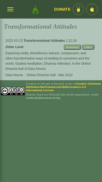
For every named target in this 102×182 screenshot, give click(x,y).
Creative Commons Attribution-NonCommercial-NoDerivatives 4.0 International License (63, 87)
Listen (88, 47)
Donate (62, 9)
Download (72, 47)
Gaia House (14, 75)
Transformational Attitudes (45, 41)
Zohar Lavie (14, 47)
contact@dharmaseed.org (43, 97)
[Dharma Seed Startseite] (35, 9)
